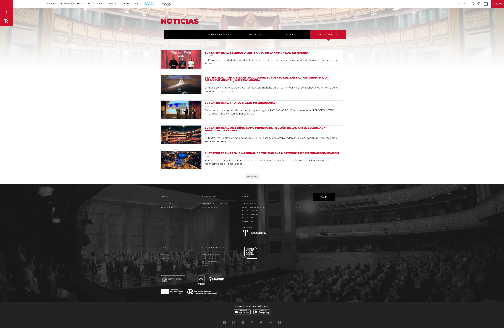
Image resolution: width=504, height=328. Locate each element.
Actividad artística (218, 34)
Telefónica (254, 231)
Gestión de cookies (248, 221)
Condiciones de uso (249, 203)
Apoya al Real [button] (99, 4)
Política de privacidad (250, 214)
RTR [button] (145, 4)
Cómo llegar (165, 258)
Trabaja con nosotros (209, 261)
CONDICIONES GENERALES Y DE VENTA (254, 207)
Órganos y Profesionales (210, 254)
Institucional (255, 34)
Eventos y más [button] (114, 4)
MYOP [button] (161, 4)
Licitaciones (206, 265)
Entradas (497, 4)
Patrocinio (292, 34)
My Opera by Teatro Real (210, 207)
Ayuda (324, 197)
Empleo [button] (137, 4)
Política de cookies (248, 217)
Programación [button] (54, 4)
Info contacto (166, 254)
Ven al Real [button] (69, 4)
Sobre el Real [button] (83, 4)
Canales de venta (167, 203)
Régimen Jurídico (208, 258)
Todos (182, 34)
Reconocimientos (328, 34)
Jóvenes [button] (128, 4)
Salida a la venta (167, 207)
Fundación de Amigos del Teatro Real (215, 203)
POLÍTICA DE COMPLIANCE (250, 210)
